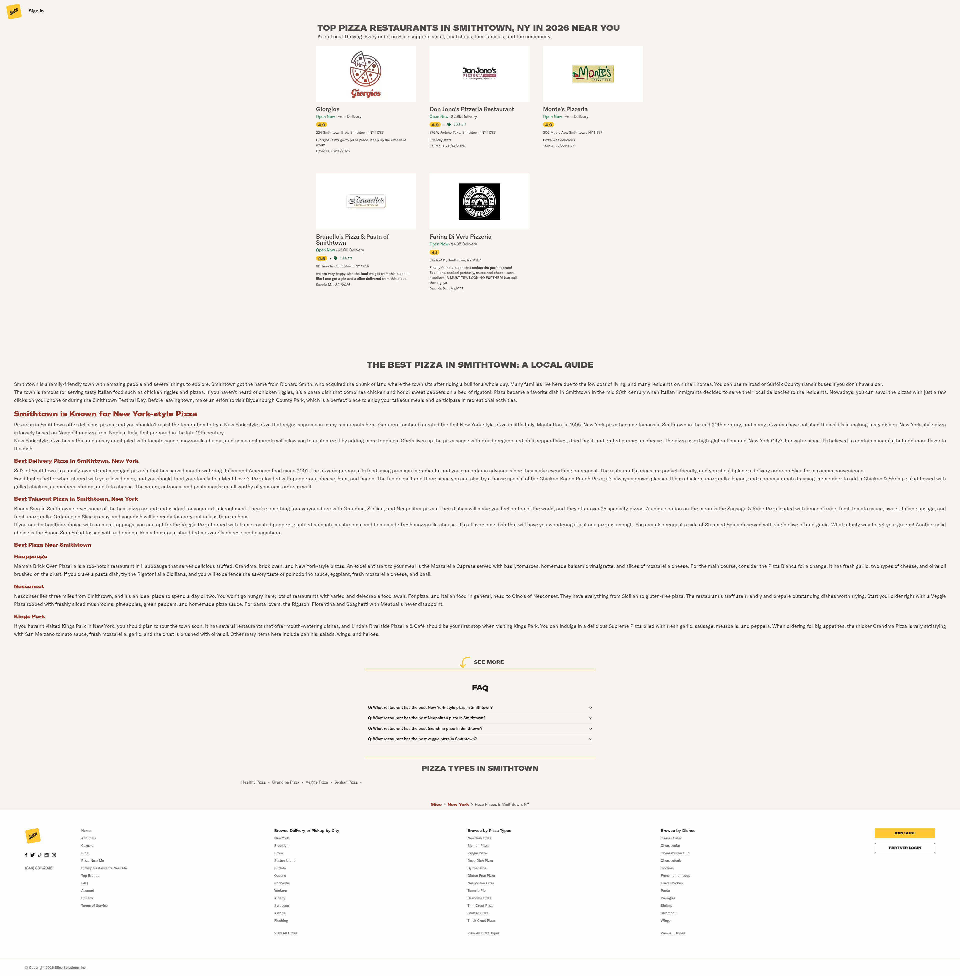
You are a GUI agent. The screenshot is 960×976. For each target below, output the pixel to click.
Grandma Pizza (480, 898)
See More (489, 662)
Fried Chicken (672, 883)
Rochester (282, 883)
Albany (279, 898)
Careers (87, 845)
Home (85, 830)
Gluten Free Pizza (481, 875)
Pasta (665, 890)
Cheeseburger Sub (675, 853)
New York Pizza (480, 838)
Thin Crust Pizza (481, 905)
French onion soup (675, 875)
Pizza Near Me (92, 860)
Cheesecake (670, 845)
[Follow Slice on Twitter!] (32, 855)
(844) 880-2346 (38, 868)
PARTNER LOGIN (905, 848)
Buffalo (280, 868)
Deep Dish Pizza (480, 860)
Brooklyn (281, 845)
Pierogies (668, 898)
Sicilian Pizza (478, 845)
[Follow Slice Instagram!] (54, 855)
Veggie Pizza (477, 853)
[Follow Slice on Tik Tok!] (40, 855)
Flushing (281, 920)
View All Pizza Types (484, 933)
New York (458, 804)
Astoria (280, 913)
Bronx (279, 853)
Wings (665, 920)
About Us (88, 838)
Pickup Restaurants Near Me (104, 868)
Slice (436, 804)
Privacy (87, 898)
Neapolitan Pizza (481, 883)
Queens (280, 875)
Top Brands (90, 875)
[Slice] (13, 11)
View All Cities (285, 933)
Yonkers (280, 890)
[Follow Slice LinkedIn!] (46, 855)
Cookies (667, 868)
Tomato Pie (477, 890)
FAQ (84, 883)
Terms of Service (94, 905)
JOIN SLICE (905, 833)
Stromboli (668, 913)
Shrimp (666, 905)
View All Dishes (673, 933)
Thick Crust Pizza (481, 920)
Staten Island (285, 860)
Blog (84, 853)
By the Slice (477, 868)
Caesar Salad (671, 838)
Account (87, 890)
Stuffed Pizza (478, 913)
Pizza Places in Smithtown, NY (502, 804)
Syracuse (281, 905)
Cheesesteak (671, 860)
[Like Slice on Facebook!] (26, 855)
